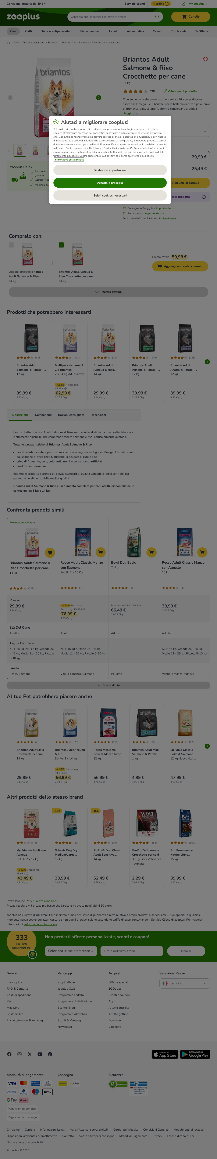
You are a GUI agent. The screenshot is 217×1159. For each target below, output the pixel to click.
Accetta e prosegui (110, 183)
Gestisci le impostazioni (110, 170)
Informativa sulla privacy (69, 159)
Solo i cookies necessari (110, 196)
